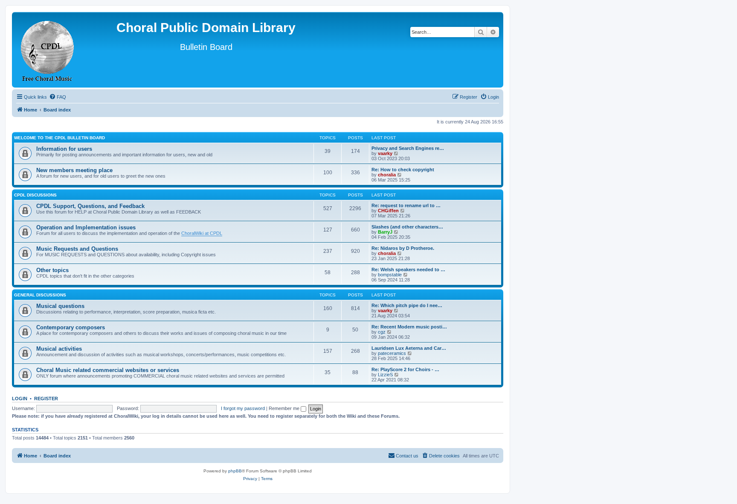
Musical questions (60, 306)
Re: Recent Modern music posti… (409, 326)
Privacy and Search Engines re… (407, 148)
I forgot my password (243, 408)
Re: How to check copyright (402, 169)
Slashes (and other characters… (407, 226)
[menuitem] (57, 97)
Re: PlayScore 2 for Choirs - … (405, 369)
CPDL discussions (35, 195)
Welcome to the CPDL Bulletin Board (59, 137)
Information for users (64, 149)
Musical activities (59, 349)
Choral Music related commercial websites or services (107, 370)
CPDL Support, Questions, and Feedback (90, 206)
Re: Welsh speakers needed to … (408, 269)
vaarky (385, 153)
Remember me (285, 408)
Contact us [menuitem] (407, 455)
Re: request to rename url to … (406, 205)
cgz (382, 331)
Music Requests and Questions (77, 249)
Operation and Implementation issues (86, 227)
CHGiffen (388, 210)
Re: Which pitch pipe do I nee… (406, 305)
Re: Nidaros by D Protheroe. (402, 248)
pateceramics (392, 353)
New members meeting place (74, 170)
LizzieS (385, 374)
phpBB (235, 471)
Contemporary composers (70, 327)
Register (46, 398)
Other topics (52, 270)
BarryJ (385, 231)
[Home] (47, 49)
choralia (387, 174)
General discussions (40, 295)
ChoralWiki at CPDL (201, 233)
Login (19, 398)
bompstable (390, 274)
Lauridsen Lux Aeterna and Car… (408, 348)
